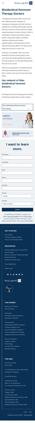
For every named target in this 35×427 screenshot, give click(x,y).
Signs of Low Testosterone (12, 383)
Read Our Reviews (10, 257)
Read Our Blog (9, 252)
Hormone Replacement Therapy (14, 332)
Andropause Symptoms (12, 372)
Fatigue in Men (9, 392)
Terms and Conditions (13, 216)
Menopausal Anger (10, 348)
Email (3, 170)
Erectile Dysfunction (11, 376)
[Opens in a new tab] (9, 289)
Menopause (8, 313)
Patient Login (9, 268)
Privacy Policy (28, 216)
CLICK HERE (7, 124)
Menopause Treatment (11, 318)
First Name (5, 154)
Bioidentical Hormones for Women (15, 334)
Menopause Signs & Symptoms (14, 315)
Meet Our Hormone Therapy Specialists (16, 255)
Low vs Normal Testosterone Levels (15, 385)
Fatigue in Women (10, 341)
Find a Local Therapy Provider (14, 239)
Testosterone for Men (11, 380)
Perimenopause (9, 322)
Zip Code (4, 185)
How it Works (9, 234)
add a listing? (26, 97)
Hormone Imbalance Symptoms (14, 329)
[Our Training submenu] (29, 108)
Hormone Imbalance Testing (13, 237)
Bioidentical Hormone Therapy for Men (16, 397)
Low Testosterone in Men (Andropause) (16, 369)
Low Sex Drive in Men (11, 395)
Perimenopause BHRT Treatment (15, 325)
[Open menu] (3, 3)
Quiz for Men (9, 365)
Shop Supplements (10, 264)
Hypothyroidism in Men (11, 399)
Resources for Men (10, 363)
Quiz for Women (9, 309)
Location (4, 200)
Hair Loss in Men (10, 390)
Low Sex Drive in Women (12, 346)
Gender (4, 193)
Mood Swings (9, 344)
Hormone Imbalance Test (12, 327)
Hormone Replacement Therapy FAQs (16, 250)
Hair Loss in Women (11, 339)
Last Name (5, 162)
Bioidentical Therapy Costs (13, 259)
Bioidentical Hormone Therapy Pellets (16, 404)
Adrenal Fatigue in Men (12, 402)
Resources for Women (11, 306)
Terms (30, 412)
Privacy (25, 412)
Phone (4, 177)
